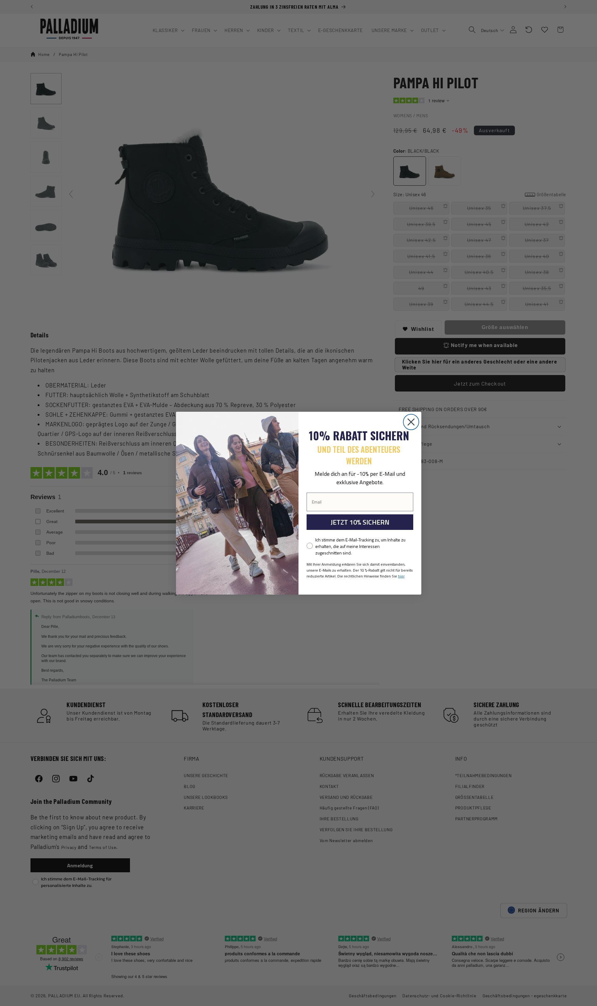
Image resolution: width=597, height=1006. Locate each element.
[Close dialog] (411, 422)
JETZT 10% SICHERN (360, 522)
